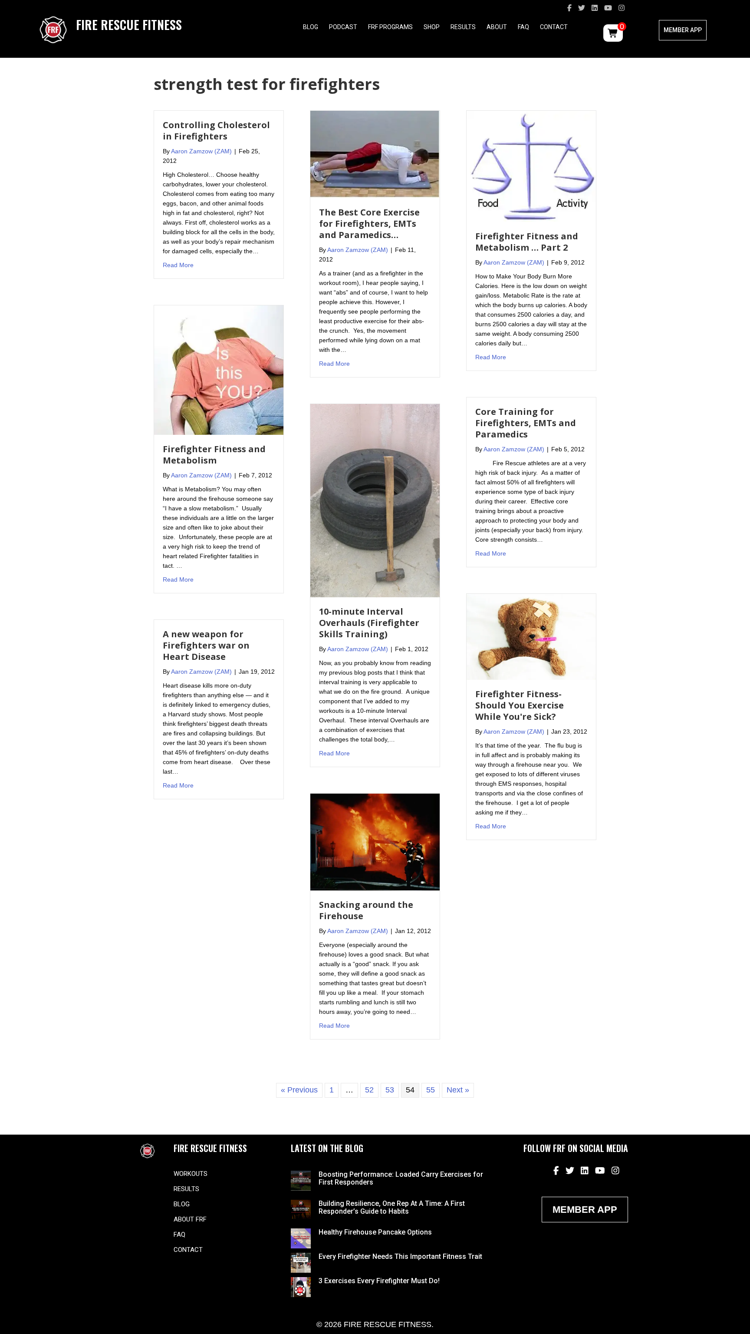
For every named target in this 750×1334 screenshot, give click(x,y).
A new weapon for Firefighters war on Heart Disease (206, 645)
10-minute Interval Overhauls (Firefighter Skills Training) (369, 623)
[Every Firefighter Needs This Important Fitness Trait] (301, 1262)
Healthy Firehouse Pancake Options (375, 1232)
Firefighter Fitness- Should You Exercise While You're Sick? (519, 705)
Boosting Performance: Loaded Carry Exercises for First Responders (401, 1178)
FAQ (523, 26)
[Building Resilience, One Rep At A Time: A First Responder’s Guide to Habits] (301, 1209)
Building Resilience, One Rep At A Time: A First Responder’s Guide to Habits (392, 1207)
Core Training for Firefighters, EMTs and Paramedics (525, 423)
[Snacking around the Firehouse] (375, 841)
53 (389, 1090)
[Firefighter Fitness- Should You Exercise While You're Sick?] (531, 636)
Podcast (343, 26)
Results (463, 26)
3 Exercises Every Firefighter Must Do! (379, 1281)
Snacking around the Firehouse (366, 910)
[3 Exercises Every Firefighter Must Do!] (301, 1286)
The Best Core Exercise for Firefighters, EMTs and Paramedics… (369, 223)
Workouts (190, 1174)
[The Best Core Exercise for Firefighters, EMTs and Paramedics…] (375, 153)
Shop (432, 26)
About (497, 26)
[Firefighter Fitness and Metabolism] (218, 369)
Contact (554, 26)
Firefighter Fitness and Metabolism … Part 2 (526, 241)
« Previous (299, 1090)
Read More (178, 264)
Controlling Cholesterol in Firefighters (216, 130)
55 (430, 1090)
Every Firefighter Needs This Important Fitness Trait (400, 1256)
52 (369, 1090)
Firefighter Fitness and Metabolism (214, 454)
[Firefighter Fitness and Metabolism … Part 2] (531, 166)
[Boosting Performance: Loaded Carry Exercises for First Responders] (301, 1180)
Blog (310, 26)
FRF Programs (390, 26)
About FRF (190, 1219)
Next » (458, 1090)
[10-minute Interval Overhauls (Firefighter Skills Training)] (375, 500)
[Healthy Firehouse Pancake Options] (301, 1238)
